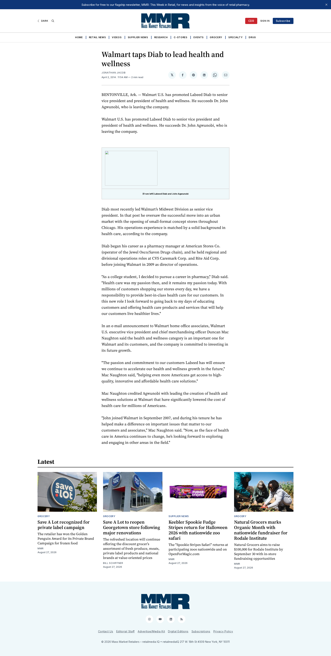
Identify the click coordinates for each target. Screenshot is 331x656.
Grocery (216, 37)
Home (79, 37)
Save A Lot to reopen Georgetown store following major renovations (131, 527)
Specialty (235, 37)
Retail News (97, 37)
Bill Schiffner (113, 563)
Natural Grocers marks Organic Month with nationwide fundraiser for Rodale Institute (261, 530)
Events (198, 37)
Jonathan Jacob (114, 72)
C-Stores (180, 37)
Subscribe (283, 20)
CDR (251, 20)
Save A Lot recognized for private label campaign (64, 525)
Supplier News (138, 37)
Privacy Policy (223, 631)
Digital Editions (178, 631)
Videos (116, 37)
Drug (252, 37)
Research (161, 37)
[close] (326, 5)
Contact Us (105, 631)
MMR (41, 548)
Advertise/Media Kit (151, 631)
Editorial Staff (125, 631)
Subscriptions (201, 631)
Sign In (265, 20)
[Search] (52, 20)
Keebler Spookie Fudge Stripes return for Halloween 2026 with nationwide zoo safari (198, 530)
